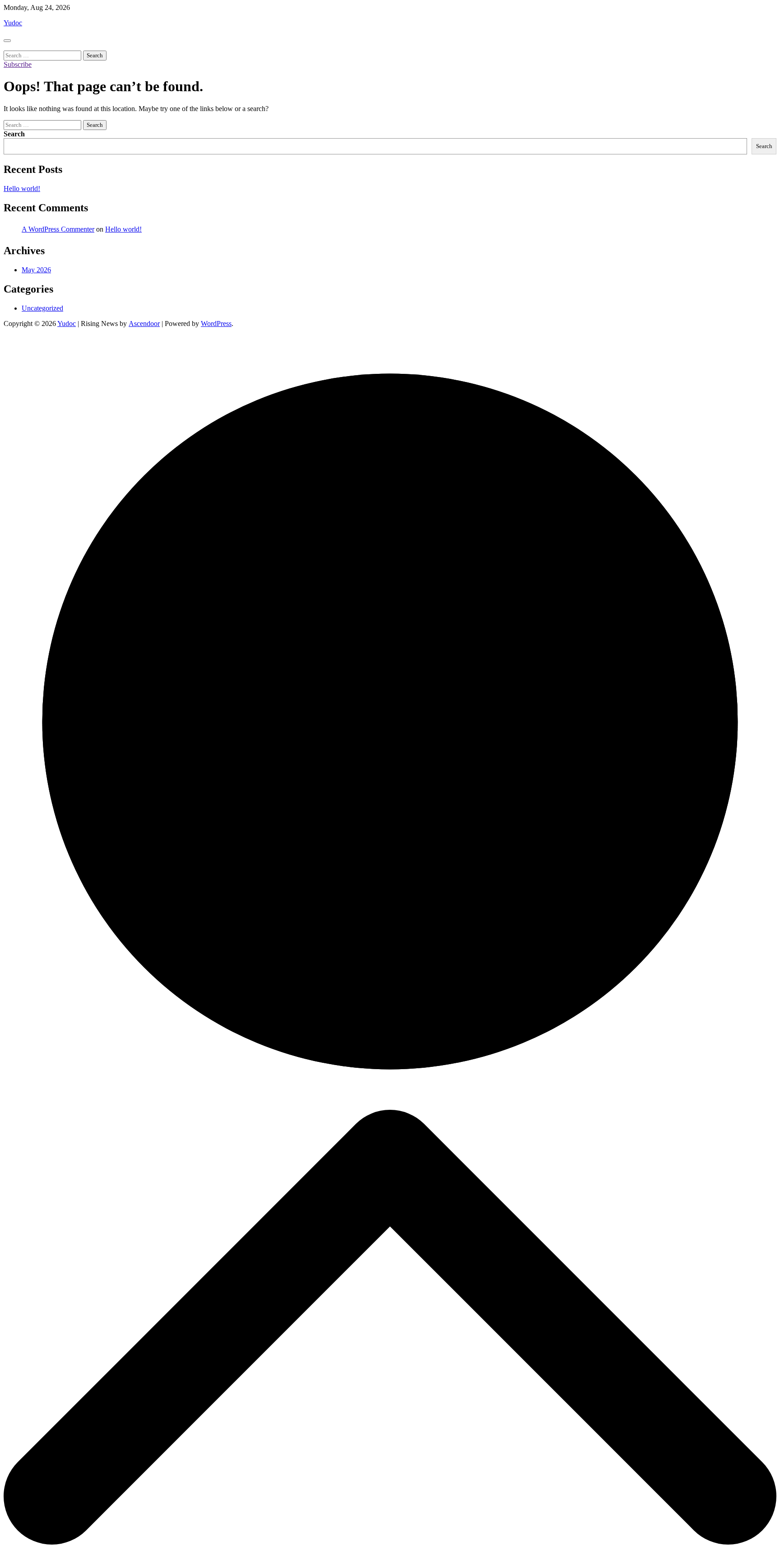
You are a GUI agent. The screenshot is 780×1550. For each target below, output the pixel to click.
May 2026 (36, 270)
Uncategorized (42, 308)
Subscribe (18, 64)
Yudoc (13, 23)
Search (14, 134)
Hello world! (22, 188)
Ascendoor (144, 323)
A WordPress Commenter (58, 229)
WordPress (216, 323)
